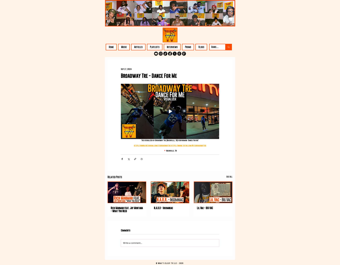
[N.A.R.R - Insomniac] (170, 192)
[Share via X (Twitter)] (128, 159)
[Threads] (179, 54)
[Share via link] (135, 159)
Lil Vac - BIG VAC (205, 208)
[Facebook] (170, 54)
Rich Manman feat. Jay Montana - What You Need (127, 209)
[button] (124, 47)
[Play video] (170, 111)
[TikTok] (165, 54)
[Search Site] (228, 47)
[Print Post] (141, 159)
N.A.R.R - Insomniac (163, 208)
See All (229, 176)
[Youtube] (156, 54)
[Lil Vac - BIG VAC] (213, 192)
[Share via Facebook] (122, 159)
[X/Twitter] (175, 54)
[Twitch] (184, 54)
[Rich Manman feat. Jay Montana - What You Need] (127, 192)
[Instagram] (161, 54)
